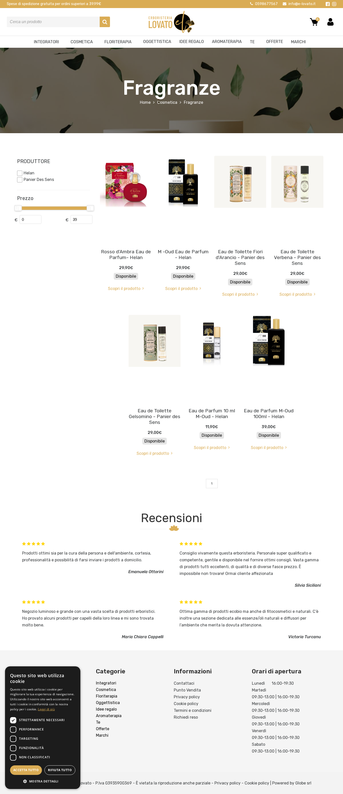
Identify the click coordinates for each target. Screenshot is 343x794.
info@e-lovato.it (302, 4)
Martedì (259, 690)
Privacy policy (187, 696)
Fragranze (193, 102)
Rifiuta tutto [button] (60, 770)
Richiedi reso (186, 717)
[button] (42, 781)
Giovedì (259, 717)
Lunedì (258, 683)
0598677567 (266, 4)
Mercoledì (261, 703)
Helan (29, 173)
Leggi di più (46, 709)
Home (145, 102)
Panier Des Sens (39, 179)
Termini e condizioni (192, 710)
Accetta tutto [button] (26, 770)
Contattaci (184, 683)
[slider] (18, 208)
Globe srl (303, 783)
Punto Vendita (187, 690)
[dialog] (42, 727)
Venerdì (259, 730)
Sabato (258, 744)
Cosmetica (167, 102)
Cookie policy (186, 703)
